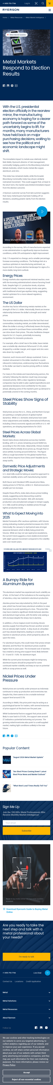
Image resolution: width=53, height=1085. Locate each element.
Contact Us (7, 981)
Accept (26, 1072)
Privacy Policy (9, 1065)
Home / (6, 17)
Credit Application (33, 981)
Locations (19, 981)
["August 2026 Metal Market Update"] (25, 763)
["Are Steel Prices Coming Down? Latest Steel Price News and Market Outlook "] (25, 777)
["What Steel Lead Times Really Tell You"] (25, 791)
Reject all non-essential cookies (26, 1079)
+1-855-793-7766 (9, 3)
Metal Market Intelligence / (36, 17)
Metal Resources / (17, 17)
